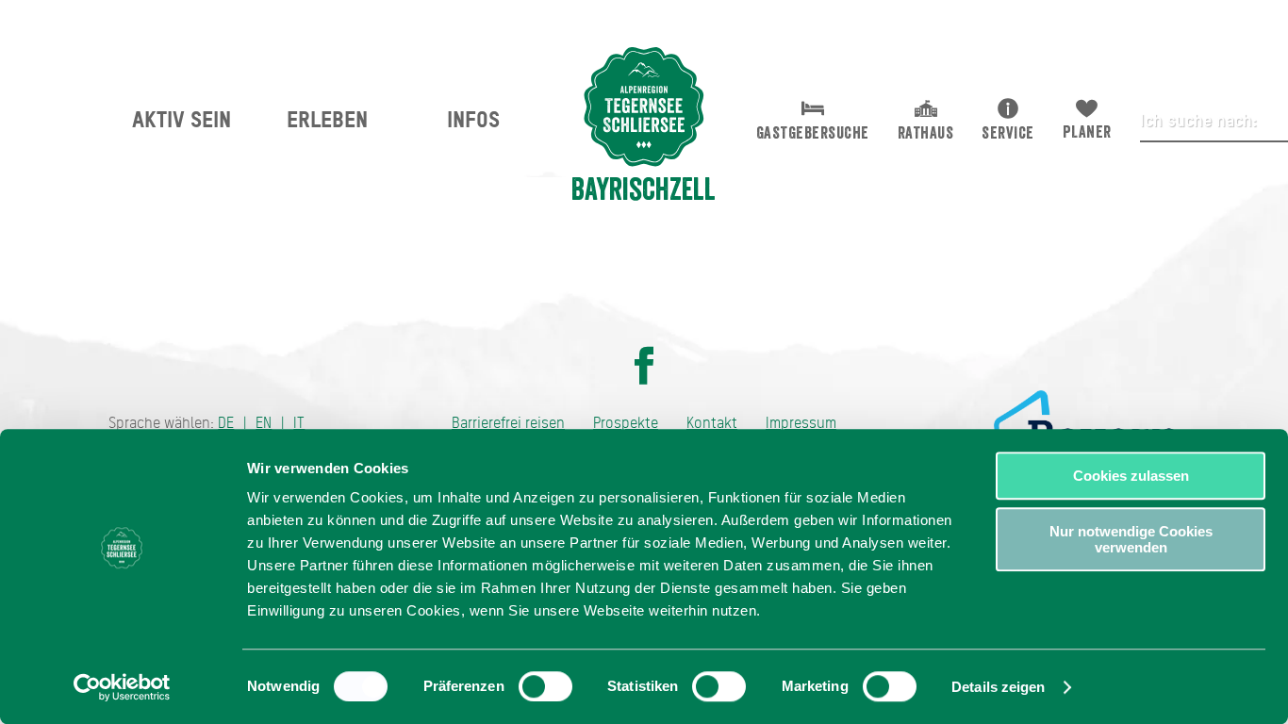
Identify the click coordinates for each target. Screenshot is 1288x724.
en (264, 423)
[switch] (545, 686)
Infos (473, 119)
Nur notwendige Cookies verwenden (1131, 539)
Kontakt (711, 423)
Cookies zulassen (1131, 476)
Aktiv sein (181, 119)
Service (1008, 132)
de (226, 423)
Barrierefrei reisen (508, 423)
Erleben (327, 119)
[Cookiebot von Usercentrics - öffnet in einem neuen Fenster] (122, 687)
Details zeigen (998, 687)
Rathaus (926, 132)
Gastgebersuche (812, 132)
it (299, 423)
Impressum (801, 423)
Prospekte (625, 423)
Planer (1087, 131)
